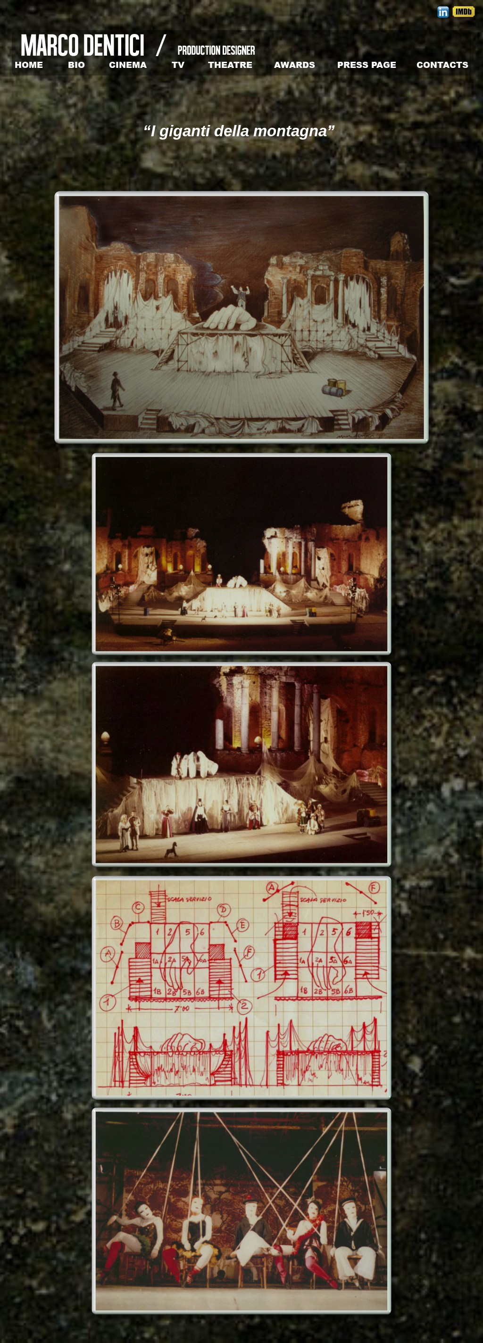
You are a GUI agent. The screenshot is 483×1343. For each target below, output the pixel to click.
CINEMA (128, 64)
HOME (29, 64)
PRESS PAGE (366, 64)
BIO (76, 64)
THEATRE (230, 64)
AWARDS (294, 64)
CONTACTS (442, 64)
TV (178, 64)
